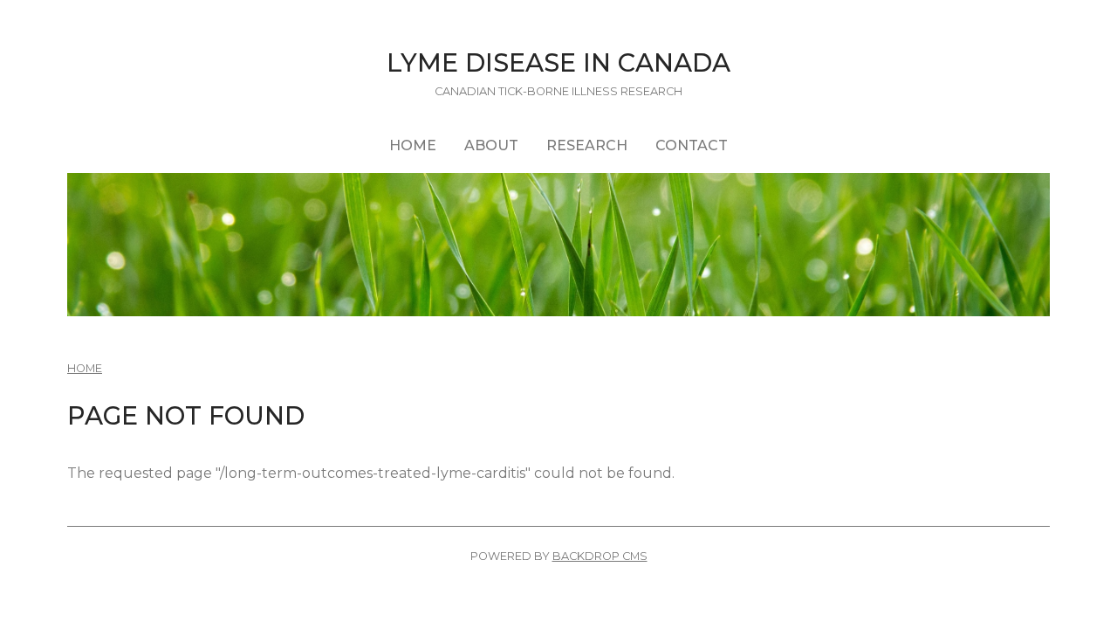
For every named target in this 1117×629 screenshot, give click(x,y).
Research (586, 145)
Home (412, 145)
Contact (691, 145)
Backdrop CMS (600, 556)
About (491, 145)
